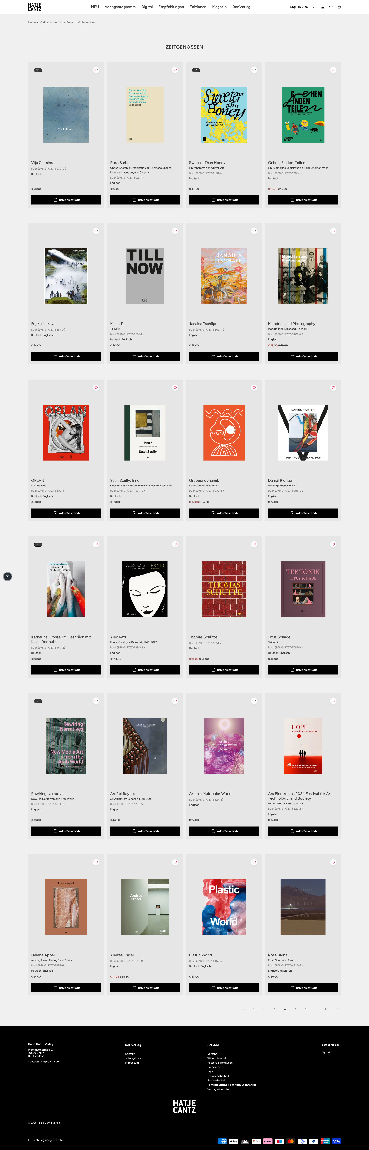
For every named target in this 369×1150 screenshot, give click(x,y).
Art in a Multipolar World (210, 793)
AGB (210, 1071)
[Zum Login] (322, 7)
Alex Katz (118, 637)
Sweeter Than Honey (207, 162)
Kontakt (130, 1054)
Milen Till (117, 323)
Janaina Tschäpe (203, 323)
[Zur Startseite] (39, 7)
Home (32, 22)
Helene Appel (43, 955)
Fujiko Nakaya (43, 323)
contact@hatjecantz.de (43, 1061)
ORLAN (37, 480)
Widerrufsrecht (216, 1058)
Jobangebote (133, 1058)
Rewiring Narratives (48, 793)
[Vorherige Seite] (243, 1009)
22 (326, 1009)
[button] (7, 576)
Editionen (198, 6)
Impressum (132, 1062)
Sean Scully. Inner (125, 480)
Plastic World (200, 955)
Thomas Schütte (203, 637)
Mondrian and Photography (291, 323)
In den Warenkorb (69, 199)
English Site (299, 7)
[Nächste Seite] (337, 1009)
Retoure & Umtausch (220, 1062)
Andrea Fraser (122, 955)
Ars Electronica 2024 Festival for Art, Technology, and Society (300, 796)
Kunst (70, 22)
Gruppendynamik (204, 480)
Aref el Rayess (122, 793)
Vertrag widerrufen (218, 1089)
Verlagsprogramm (51, 22)
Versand (212, 1054)
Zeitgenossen (87, 22)
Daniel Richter (280, 480)
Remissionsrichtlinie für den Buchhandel (231, 1084)
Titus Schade (279, 637)
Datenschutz (215, 1067)
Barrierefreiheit (216, 1080)
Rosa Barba (119, 162)
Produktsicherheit (218, 1076)
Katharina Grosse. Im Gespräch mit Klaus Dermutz (61, 639)
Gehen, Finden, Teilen (286, 162)
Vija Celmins (42, 162)
